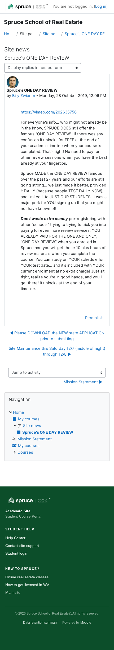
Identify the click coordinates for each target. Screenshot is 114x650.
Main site (12, 592)
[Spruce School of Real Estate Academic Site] (26, 7)
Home (9, 33)
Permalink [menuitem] (94, 317)
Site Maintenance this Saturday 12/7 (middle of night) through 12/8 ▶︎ (57, 351)
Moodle (85, 622)
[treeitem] (57, 433)
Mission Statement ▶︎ (83, 382)
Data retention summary (40, 622)
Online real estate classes (27, 577)
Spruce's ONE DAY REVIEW (87, 33)
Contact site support (22, 545)
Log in (100, 6)
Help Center (15, 538)
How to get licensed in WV (27, 585)
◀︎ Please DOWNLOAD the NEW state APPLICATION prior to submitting (57, 336)
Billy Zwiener (23, 95)
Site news (51, 33)
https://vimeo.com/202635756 (49, 112)
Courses (25, 452)
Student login (16, 553)
